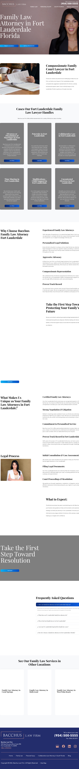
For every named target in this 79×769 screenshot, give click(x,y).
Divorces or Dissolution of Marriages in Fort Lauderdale (12, 136)
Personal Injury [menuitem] (45, 7)
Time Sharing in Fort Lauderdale (12, 180)
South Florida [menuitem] (59, 7)
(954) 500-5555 (69, 4)
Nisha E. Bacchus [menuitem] (72, 7)
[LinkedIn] (69, 746)
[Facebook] (63, 746)
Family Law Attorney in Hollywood (38, 691)
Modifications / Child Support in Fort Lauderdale (39, 181)
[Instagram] (75, 746)
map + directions (6, 748)
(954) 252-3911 (73, 738)
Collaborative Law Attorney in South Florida (51, 756)
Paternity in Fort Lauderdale (39, 134)
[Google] (57, 746)
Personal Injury (30, 756)
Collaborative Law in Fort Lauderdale (67, 134)
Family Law (19, 756)
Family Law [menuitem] (33, 7)
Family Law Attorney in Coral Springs (11, 691)
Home (11, 756)
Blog (69, 756)
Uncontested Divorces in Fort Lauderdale (67, 181)
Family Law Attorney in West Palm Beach (66, 691)
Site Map (43, 763)
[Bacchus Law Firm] (13, 4)
